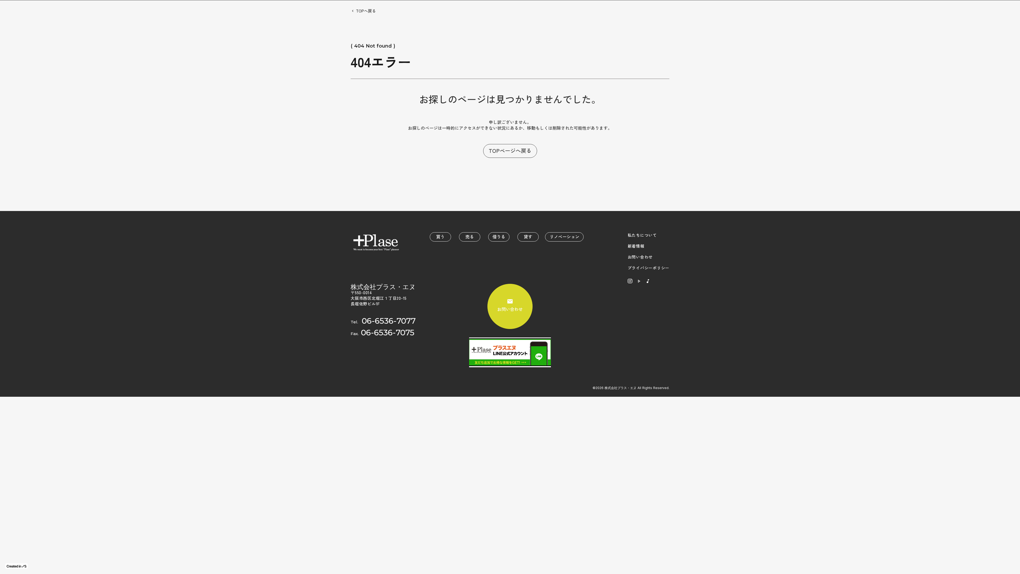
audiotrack (648, 281)
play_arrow (638, 281)
